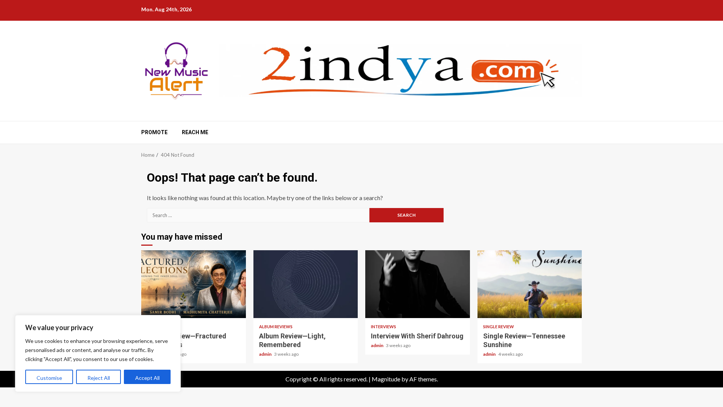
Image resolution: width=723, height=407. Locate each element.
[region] (98, 353)
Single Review (498, 326)
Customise (49, 378)
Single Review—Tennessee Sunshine (529, 284)
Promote (154, 132)
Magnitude (386, 379)
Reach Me (195, 132)
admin (265, 354)
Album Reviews (276, 326)
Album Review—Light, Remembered (305, 284)
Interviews (383, 326)
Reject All (98, 378)
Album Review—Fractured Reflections (193, 284)
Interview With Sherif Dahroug (417, 284)
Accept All (147, 378)
